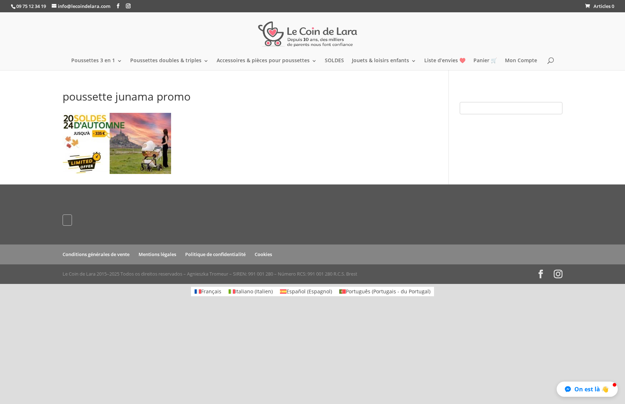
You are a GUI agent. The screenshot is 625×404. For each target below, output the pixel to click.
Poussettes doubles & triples (165, 61)
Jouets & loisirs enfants (380, 61)
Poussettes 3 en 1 (93, 61)
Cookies (263, 254)
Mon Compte (521, 61)
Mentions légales (157, 254)
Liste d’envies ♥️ (444, 61)
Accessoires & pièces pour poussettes (263, 61)
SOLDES (334, 61)
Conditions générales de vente (96, 254)
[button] (587, 389)
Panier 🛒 (485, 61)
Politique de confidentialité (215, 254)
